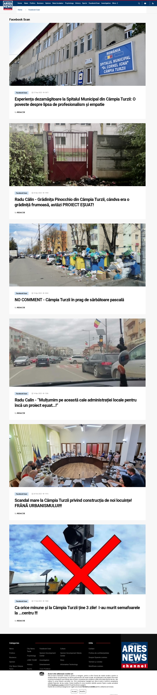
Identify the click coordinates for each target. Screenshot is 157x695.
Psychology (69, 3)
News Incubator (58, 3)
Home (20, 3)
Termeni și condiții (95, 662)
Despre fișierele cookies (98, 657)
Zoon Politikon (45, 669)
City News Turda (31, 650)
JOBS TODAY (32, 660)
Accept (74, 691)
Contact (91, 649)
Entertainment (45, 664)
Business (40, 3)
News (26, 3)
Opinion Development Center (48, 654)
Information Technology (69, 664)
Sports (84, 3)
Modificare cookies (96, 666)
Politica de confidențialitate (99, 653)
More (114, 3)
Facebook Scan (94, 3)
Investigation (106, 3)
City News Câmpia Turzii (16, 667)
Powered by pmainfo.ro (114, 694)
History (78, 3)
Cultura (62, 649)
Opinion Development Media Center (70, 654)
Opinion (48, 3)
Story (62, 660)
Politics (32, 3)
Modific (82, 691)
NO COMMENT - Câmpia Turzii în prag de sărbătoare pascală (69, 299)
